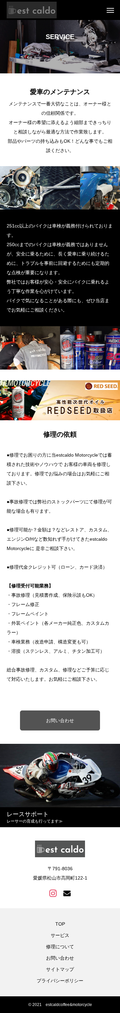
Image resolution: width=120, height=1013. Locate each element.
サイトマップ (60, 969)
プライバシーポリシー (60, 980)
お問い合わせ (60, 720)
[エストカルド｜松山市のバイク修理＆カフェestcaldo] (31, 10)
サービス (60, 935)
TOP (60, 924)
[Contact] (67, 893)
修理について (60, 946)
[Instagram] (53, 893)
